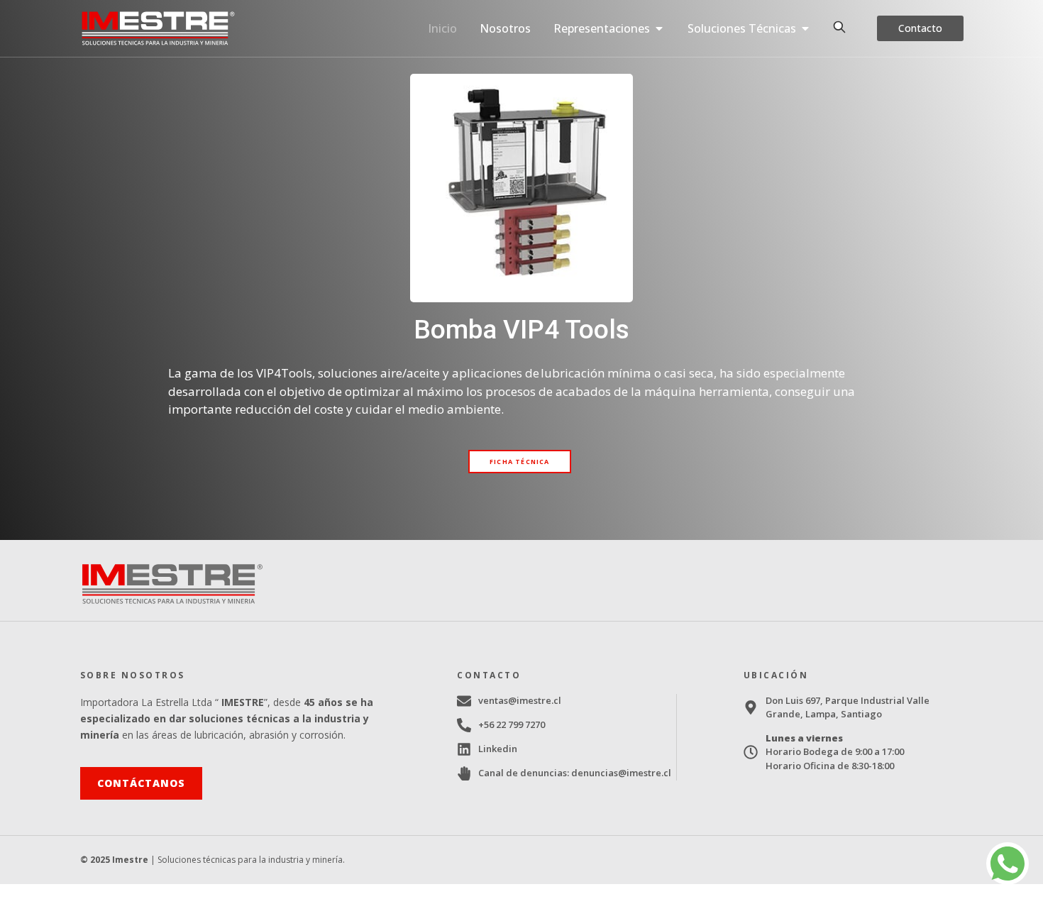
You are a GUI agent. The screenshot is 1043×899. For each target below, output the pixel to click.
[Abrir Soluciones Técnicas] (805, 28)
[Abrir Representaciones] (659, 28)
